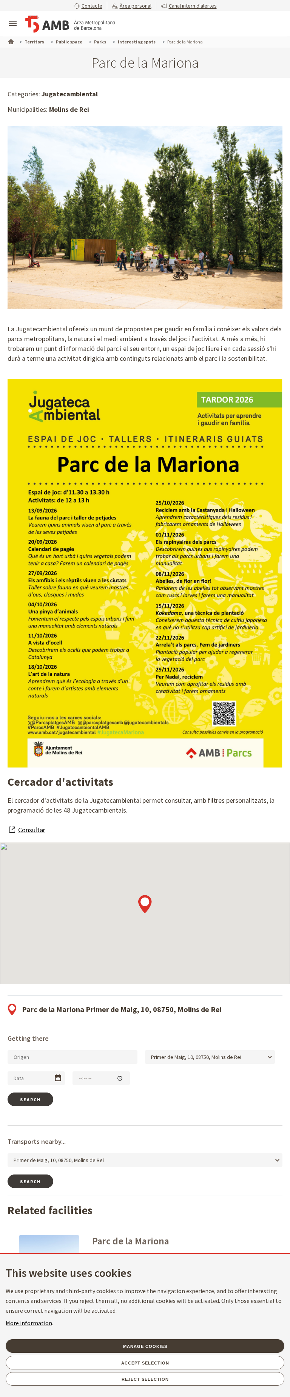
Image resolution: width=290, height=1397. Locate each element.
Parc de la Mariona (130, 1241)
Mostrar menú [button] (13, 17)
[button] (88, 5)
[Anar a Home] (10, 40)
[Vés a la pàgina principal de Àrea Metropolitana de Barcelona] (70, 24)
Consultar (31, 829)
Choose (58, 1078)
